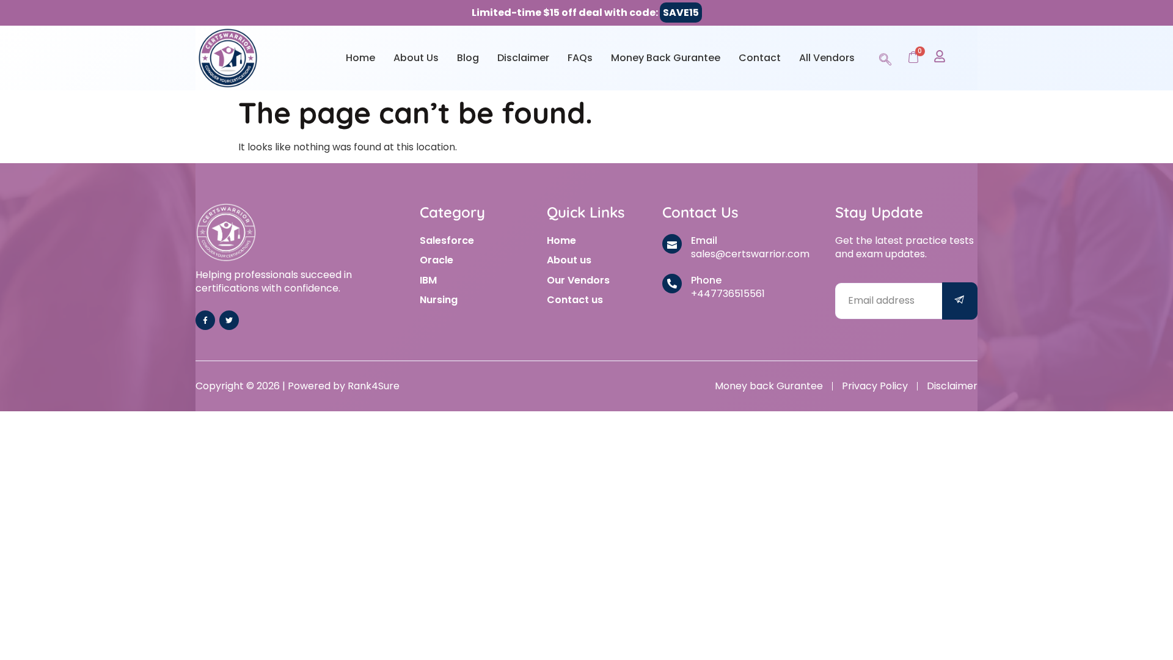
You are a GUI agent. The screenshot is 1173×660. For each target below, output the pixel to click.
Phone (706, 280)
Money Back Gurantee (665, 58)
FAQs (580, 58)
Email (704, 240)
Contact (760, 58)
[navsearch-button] (885, 57)
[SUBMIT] (960, 301)
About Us (416, 58)
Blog (468, 58)
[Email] (672, 244)
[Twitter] (229, 320)
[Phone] (672, 283)
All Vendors (827, 58)
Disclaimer (523, 58)
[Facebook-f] (205, 320)
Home (360, 58)
